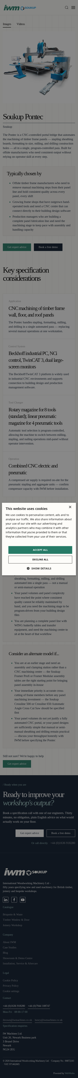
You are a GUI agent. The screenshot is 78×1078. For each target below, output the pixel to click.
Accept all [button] (40, 550)
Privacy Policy (14, 541)
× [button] (70, 507)
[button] (39, 568)
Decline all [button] (40, 559)
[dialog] (39, 539)
